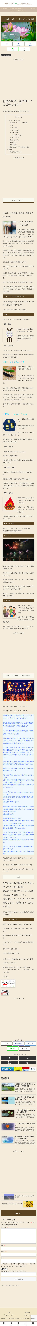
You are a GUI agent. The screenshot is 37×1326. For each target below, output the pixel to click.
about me (27, 1312)
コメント (4, 1227)
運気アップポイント (15, 152)
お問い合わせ (27, 1315)
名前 (3, 1245)
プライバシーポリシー (9, 1315)
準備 (11, 125)
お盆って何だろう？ (14, 120)
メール (4, 1251)
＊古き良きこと (6, 55)
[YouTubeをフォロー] (27, 1062)
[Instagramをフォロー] (9, 1062)
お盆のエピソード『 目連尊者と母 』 (19, 147)
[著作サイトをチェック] (9, 1058)
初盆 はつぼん (14, 140)
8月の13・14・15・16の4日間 (18, 123)
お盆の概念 (13, 144)
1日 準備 (14, 127)
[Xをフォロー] (27, 1058)
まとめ (10, 149)
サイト (3, 1258)
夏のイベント (14, 142)
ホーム (9, 1312)
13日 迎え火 (15, 132)
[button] (24, 49)
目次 (16, 117)
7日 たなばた (16, 130)
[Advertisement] (18, 79)
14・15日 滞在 (16, 135)
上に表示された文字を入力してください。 (13, 1271)
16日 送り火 (15, 137)
